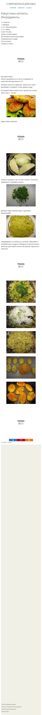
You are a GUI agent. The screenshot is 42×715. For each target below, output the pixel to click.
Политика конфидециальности (8, 709)
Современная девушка (21, 3)
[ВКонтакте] (13, 440)
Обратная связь (5, 711)
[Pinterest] (21, 440)
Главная (13, 7)
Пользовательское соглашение (14, 706)
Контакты (3, 706)
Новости (21, 7)
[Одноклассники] (29, 440)
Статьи (28, 7)
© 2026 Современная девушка (8, 704)
